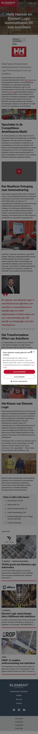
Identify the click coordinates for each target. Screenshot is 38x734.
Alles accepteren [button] (19, 372)
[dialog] (19, 367)
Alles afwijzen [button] (19, 377)
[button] (19, 381)
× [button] (34, 352)
